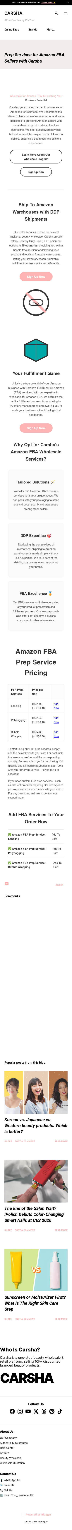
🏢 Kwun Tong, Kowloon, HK (17, 1495)
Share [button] (59, 885)
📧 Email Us (7, 1485)
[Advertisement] (36, 1022)
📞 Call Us (6, 1490)
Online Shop (11, 29)
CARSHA (27, 1378)
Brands (32, 29)
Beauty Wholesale (10, 1457)
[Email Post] (6, 885)
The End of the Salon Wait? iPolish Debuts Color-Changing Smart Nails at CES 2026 (34, 1214)
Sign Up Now (36, 172)
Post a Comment (25, 1141)
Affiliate (4, 1452)
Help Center (7, 1447)
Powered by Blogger (38, 1514)
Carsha (13, 13)
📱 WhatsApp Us (10, 1480)
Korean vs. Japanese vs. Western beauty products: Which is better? (35, 1125)
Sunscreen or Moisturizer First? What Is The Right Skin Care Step (35, 1303)
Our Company (8, 1437)
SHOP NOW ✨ (49, 2)
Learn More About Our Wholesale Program (36, 156)
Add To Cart (56, 836)
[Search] (56, 13)
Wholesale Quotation (12, 1462)
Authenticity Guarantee (14, 1442)
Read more (61, 1141)
